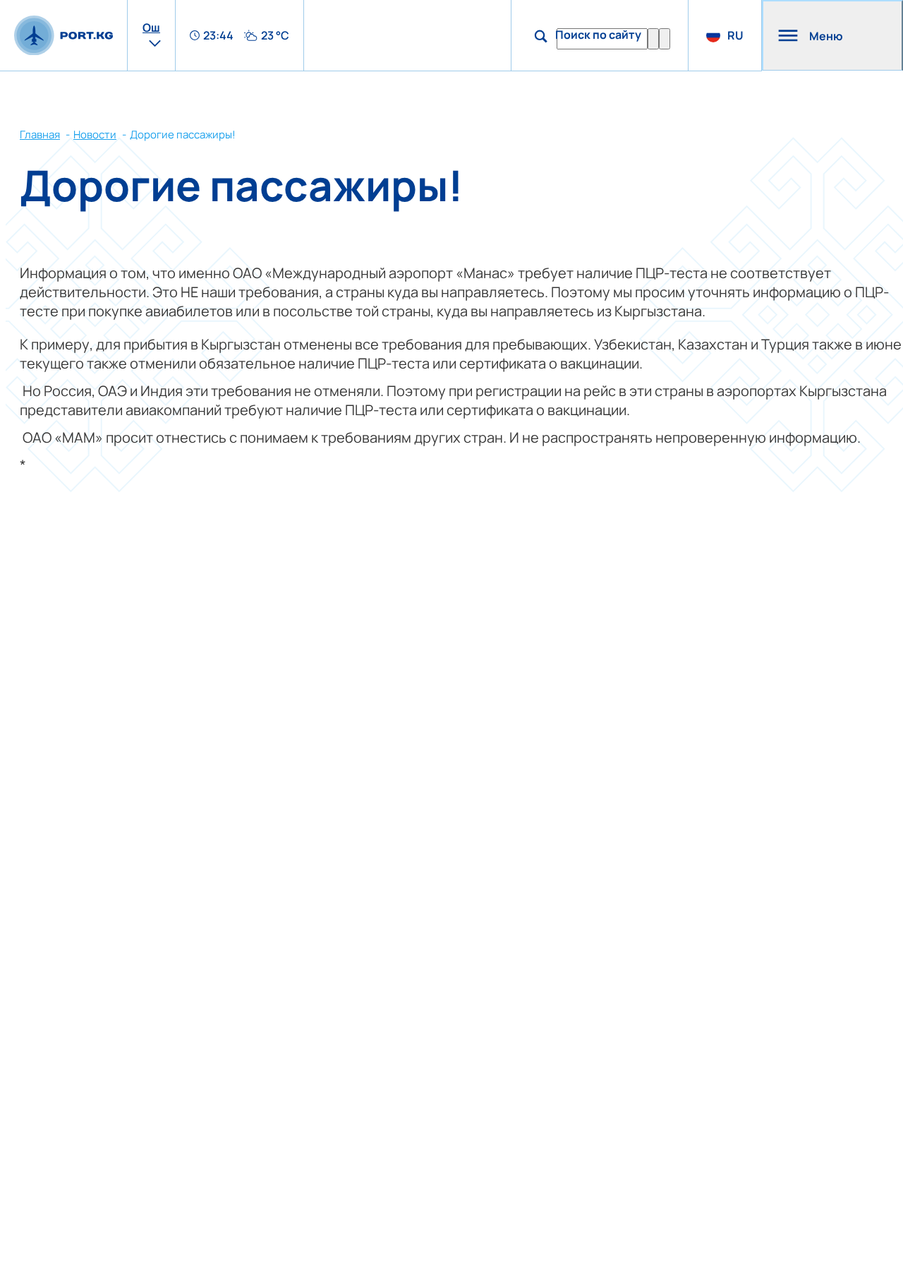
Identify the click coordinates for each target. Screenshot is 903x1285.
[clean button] (653, 38)
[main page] (63, 36)
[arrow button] (664, 38)
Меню (826, 36)
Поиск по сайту (598, 34)
